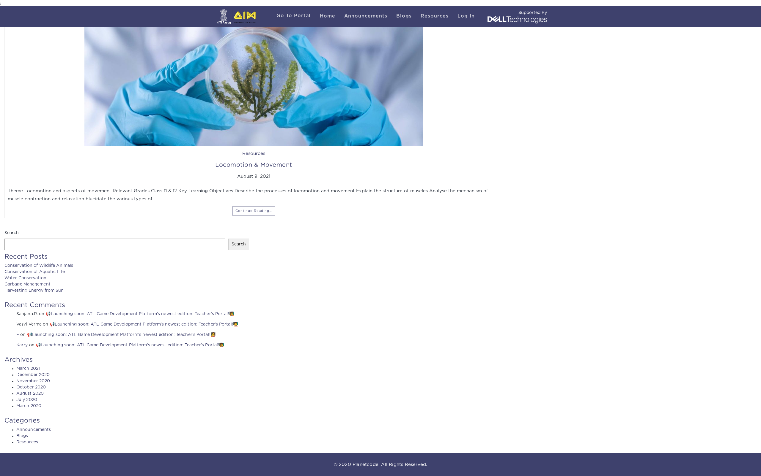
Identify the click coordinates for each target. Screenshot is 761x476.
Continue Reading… (253, 210)
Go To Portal (293, 15)
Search (11, 233)
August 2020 (30, 393)
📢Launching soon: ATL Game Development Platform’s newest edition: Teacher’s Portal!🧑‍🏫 (139, 314)
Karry (22, 345)
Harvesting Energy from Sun (34, 290)
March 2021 (28, 368)
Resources (435, 16)
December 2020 (33, 375)
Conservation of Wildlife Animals (38, 266)
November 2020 (33, 381)
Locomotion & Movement (253, 165)
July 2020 (26, 400)
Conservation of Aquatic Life (34, 272)
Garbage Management (27, 284)
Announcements (365, 16)
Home (327, 16)
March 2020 (28, 406)
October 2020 (31, 387)
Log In (466, 16)
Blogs (404, 16)
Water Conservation (25, 278)
